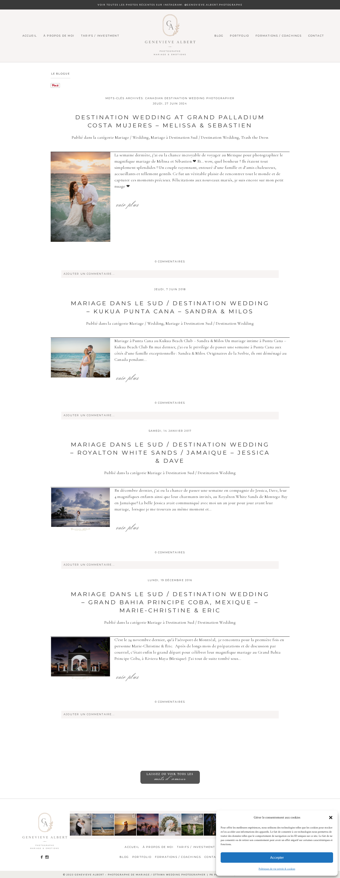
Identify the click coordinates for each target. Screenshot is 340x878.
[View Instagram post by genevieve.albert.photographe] (89, 833)
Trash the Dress (254, 137)
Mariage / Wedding (132, 137)
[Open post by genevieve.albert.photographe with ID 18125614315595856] (148, 825)
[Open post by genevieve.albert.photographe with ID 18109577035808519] (170, 825)
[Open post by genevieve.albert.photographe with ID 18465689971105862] (125, 825)
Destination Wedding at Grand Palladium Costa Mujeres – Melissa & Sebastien (170, 121)
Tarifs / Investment (100, 35)
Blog (219, 35)
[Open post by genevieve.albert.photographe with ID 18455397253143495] (81, 825)
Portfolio (239, 35)
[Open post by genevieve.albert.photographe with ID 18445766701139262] (103, 825)
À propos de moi (58, 35)
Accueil (29, 35)
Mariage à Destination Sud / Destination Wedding (195, 137)
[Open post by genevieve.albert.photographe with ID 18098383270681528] (215, 825)
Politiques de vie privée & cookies (277, 869)
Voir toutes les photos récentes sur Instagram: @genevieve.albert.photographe (170, 4)
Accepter (277, 857)
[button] (330, 817)
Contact (316, 35)
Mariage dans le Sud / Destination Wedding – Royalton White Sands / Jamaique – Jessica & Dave (170, 452)
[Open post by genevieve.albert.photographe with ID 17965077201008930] (192, 825)
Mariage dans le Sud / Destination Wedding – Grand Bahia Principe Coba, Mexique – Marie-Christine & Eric (170, 602)
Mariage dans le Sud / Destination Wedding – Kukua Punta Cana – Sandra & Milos (170, 307)
